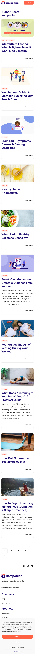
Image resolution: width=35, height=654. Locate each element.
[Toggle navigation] (21, 3)
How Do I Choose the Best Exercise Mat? (15, 460)
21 (18, 551)
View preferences (17, 647)
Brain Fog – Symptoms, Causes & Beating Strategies (16, 144)
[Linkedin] (32, 566)
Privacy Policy (18, 651)
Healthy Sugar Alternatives (10, 191)
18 (29, 546)
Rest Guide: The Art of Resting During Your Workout (16, 348)
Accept (17, 637)
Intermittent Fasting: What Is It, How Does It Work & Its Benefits (16, 47)
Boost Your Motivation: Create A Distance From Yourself (17, 283)
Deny (17, 642)
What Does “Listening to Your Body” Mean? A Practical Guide (17, 396)
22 (26, 551)
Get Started (29, 3)
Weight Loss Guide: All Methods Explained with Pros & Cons (17, 96)
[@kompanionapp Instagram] (28, 566)
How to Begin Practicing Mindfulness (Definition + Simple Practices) (17, 506)
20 (12, 551)
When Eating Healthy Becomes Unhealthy (15, 236)
